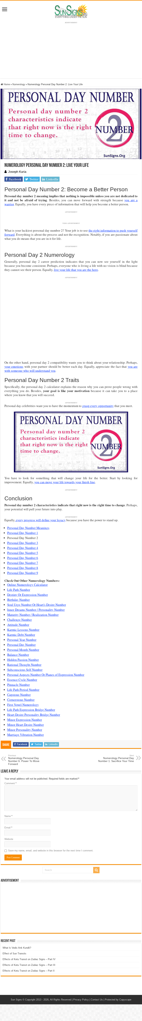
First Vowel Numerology (23, 705)
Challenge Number (19, 620)
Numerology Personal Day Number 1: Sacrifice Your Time (116, 758)
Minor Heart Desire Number (25, 725)
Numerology (18, 84)
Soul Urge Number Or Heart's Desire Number (36, 605)
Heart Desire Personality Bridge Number (33, 715)
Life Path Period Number (23, 690)
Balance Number (18, 655)
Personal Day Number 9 (22, 573)
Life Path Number (18, 590)
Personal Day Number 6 (22, 558)
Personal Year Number (21, 640)
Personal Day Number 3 (22, 543)
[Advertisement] (71, 908)
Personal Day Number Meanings (28, 528)
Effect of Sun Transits (14, 953)
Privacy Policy (81, 999)
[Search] (96, 870)
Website (8, 839)
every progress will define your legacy (40, 520)
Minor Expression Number (24, 720)
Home (6, 84)
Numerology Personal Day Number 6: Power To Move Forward (23, 759)
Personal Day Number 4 (22, 548)
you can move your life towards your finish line (64, 482)
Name (8, 816)
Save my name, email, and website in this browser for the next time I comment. (50, 850)
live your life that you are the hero (76, 270)
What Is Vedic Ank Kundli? (17, 947)
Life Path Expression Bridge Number (31, 710)
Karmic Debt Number (21, 635)
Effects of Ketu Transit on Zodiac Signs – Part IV (29, 959)
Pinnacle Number (18, 685)
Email (8, 827)
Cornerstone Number (21, 700)
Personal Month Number (23, 650)
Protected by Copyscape (118, 999)
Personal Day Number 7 (22, 563)
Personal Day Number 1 (22, 533)
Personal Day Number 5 (22, 553)
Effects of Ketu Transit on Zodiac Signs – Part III (29, 965)
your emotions (13, 366)
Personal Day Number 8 (22, 568)
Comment (10, 783)
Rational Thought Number (24, 665)
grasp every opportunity (98, 406)
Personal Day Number (21, 645)
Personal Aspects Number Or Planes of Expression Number (45, 675)
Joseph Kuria (17, 171)
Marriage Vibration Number (25, 735)
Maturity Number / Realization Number (33, 615)
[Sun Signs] (71, 10)
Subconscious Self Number (25, 670)
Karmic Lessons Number (23, 630)
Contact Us (97, 999)
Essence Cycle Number (22, 680)
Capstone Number (19, 695)
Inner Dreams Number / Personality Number (36, 610)
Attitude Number (18, 625)
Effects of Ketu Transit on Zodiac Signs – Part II (29, 970)
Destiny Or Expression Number (27, 595)
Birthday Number (18, 600)
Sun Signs (16, 999)
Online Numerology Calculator (27, 585)
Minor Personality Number (24, 730)
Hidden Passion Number (23, 660)
